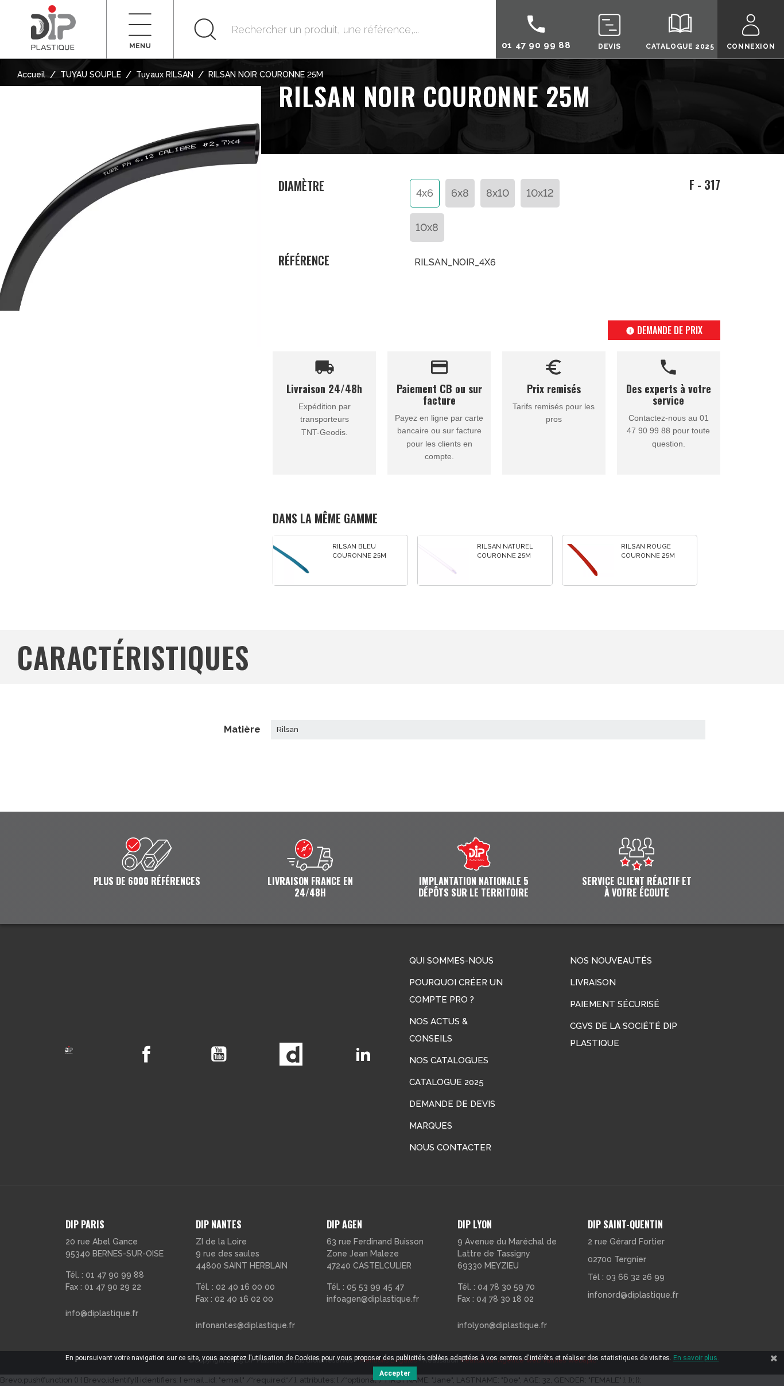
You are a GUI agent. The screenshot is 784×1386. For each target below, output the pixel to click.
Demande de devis (452, 1104)
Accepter (394, 1373)
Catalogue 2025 (446, 1082)
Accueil (31, 74)
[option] (340, 560)
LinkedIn (363, 1054)
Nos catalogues (448, 1060)
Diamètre (301, 186)
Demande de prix (664, 330)
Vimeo (291, 1054)
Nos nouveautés (611, 961)
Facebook (146, 1054)
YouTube (218, 1054)
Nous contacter (450, 1147)
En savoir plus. (696, 1358)
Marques (430, 1126)
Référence (303, 260)
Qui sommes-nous (451, 961)
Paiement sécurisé (614, 1004)
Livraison (593, 982)
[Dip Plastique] (53, 27)
